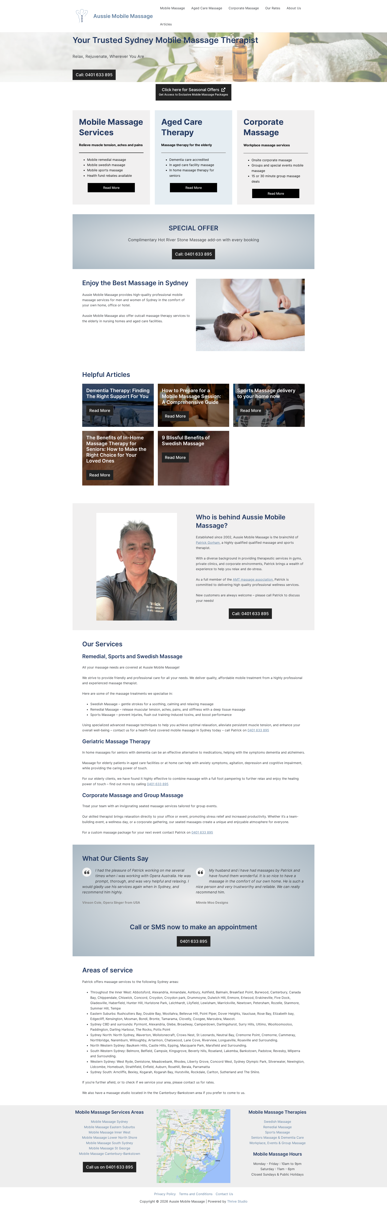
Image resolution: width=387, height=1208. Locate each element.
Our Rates (272, 8)
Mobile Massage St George (109, 1148)
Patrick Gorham (208, 543)
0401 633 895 (258, 730)
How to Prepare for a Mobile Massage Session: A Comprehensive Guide (191, 396)
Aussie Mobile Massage (123, 16)
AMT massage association (253, 579)
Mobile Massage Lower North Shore (109, 1137)
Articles (166, 24)
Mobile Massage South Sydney (109, 1143)
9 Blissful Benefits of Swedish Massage (186, 440)
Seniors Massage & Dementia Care (277, 1137)
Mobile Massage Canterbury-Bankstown (109, 1154)
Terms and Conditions (195, 1194)
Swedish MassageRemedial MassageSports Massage (277, 1127)
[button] (94, 75)
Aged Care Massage (206, 8)
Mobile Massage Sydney (109, 1122)
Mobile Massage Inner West (109, 1132)
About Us (294, 8)
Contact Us (224, 1194)
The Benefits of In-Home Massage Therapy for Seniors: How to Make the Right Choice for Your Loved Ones (116, 449)
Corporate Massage (244, 8)
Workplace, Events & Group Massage (277, 1143)
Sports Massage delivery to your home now (266, 393)
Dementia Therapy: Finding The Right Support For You (118, 393)
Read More (111, 188)
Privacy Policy (165, 1194)
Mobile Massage (172, 8)
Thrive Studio (237, 1201)
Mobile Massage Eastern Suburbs (109, 1127)
